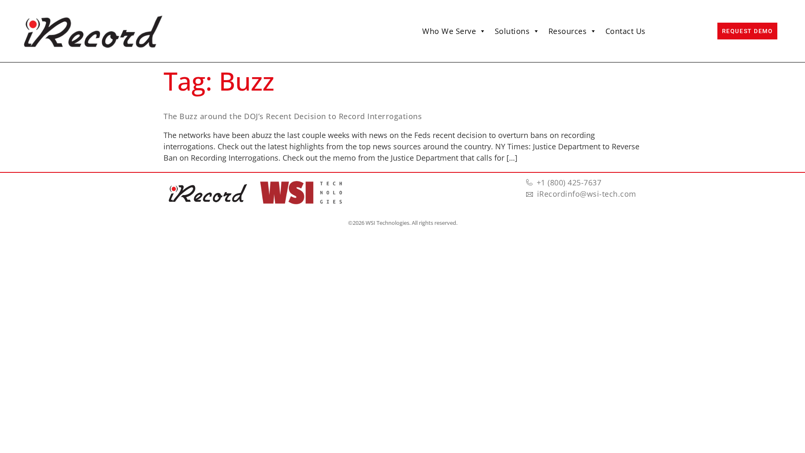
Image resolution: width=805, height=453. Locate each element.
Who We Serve (449, 31)
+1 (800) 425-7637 (569, 182)
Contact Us (625, 31)
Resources (567, 31)
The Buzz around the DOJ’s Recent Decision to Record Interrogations (293, 116)
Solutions (512, 31)
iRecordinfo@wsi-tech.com (586, 194)
